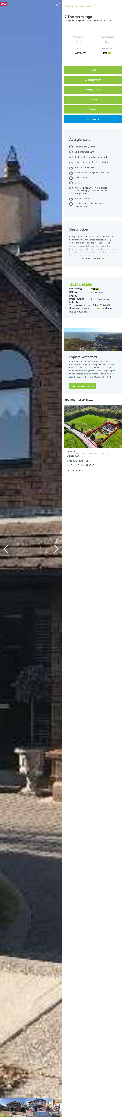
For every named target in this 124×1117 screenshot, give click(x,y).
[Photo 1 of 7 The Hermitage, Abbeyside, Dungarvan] (13, 1107)
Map (94, 70)
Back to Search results (81, 6)
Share (94, 99)
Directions (94, 90)
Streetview (94, 80)
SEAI (99, 308)
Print (94, 109)
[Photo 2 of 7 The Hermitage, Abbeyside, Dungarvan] (39, 1107)
